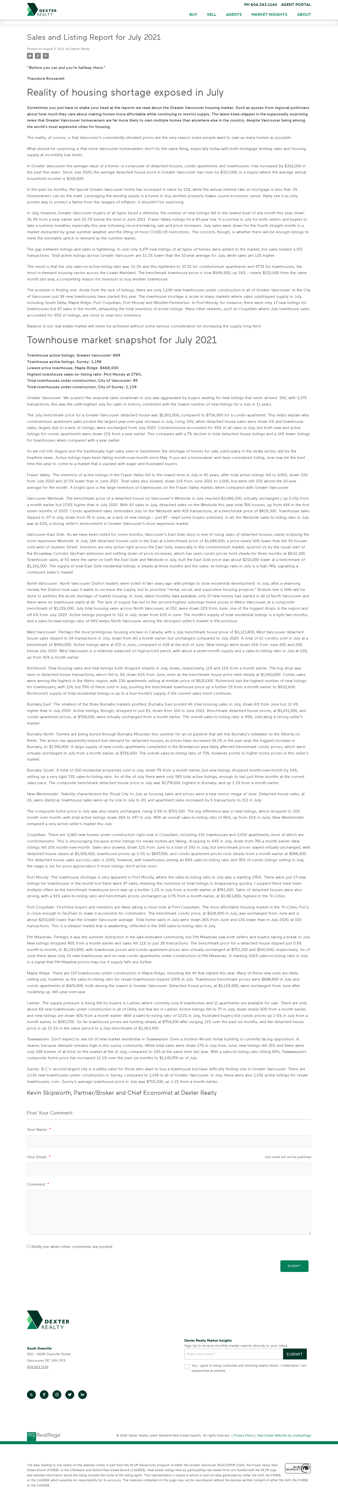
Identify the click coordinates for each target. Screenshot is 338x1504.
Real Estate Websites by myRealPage (284, 1435)
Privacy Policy (244, 1435)
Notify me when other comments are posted (71, 1247)
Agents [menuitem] (234, 14)
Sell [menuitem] (212, 14)
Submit (294, 1266)
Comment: (37, 1184)
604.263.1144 (37, 1367)
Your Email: (38, 1157)
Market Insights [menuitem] (269, 14)
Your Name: (38, 1130)
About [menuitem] (304, 14)
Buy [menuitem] (193, 14)
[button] (31, 1394)
